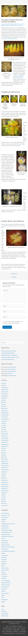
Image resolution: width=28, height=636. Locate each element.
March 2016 (4, 431)
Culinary (3, 538)
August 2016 (4, 421)
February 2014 (4, 480)
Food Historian (4, 555)
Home (7, 626)
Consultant (3, 519)
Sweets (3, 595)
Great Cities (4, 563)
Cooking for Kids (5, 525)
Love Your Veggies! (5, 580)
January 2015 (4, 461)
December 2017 (4, 389)
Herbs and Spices (5, 568)
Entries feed (4, 611)
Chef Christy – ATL (5, 515)
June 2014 (3, 473)
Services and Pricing (7, 629)
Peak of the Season (10, 25)
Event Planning (4, 549)
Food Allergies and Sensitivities (8, 551)
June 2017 (3, 400)
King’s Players (16, 629)
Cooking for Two (5, 528)
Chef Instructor (4, 517)
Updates (3, 601)
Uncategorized (4, 599)
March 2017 (4, 406)
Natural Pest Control (5, 582)
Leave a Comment (5, 24)
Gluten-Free (17, 24)
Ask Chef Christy (12, 367)
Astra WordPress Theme (14, 623)
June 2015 (3, 450)
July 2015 (3, 448)
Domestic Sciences (5, 544)
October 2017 (4, 393)
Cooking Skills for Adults (6, 530)
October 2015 (4, 442)
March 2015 (4, 457)
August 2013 (4, 492)
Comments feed (4, 613)
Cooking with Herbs (5, 534)
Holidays (3, 572)
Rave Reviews (9, 631)
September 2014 (5, 469)
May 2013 (3, 499)
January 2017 (4, 410)
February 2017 (4, 408)
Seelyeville (15, 631)
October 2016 (4, 417)
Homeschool (4, 574)
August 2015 (4, 446)
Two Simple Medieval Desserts (8, 353)
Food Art (3, 553)
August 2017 (4, 398)
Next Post (14, 277)
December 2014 (4, 463)
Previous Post (14, 273)
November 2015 (4, 440)
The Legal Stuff (22, 631)
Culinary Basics (4, 540)
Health (2, 565)
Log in (2, 609)
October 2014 (4, 467)
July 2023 (3, 383)
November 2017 (4, 391)
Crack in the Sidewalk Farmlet (10, 38)
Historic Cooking (5, 570)
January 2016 (4, 436)
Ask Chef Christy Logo (20, 633)
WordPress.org (4, 615)
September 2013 (5, 490)
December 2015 (4, 438)
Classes (14, 628)
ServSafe (23, 628)
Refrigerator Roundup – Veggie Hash (9, 355)
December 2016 (4, 412)
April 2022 (3, 385)
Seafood (3, 591)
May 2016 (3, 427)
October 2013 (4, 488)
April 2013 (3, 501)
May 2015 (3, 452)
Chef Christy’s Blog (7, 628)
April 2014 (3, 476)
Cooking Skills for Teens (6, 532)
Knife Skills (3, 578)
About (3, 631)
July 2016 (3, 423)
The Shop (23, 629)
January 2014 (4, 482)
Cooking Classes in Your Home (8, 523)
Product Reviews (5, 586)
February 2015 (4, 459)
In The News (4, 576)
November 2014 (4, 465)
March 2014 (4, 478)
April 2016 (3, 429)
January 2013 (4, 505)
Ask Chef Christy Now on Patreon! (8, 351)
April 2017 (3, 404)
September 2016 (5, 419)
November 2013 (4, 486)
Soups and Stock (5, 593)
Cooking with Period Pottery (7, 536)
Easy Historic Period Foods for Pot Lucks (10, 357)
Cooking (12, 24)
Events (18, 628)
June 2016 (3, 425)
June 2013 (3, 497)
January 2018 (4, 387)
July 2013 (3, 494)
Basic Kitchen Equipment (8, 633)
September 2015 (5, 444)
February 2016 (4, 433)
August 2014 (4, 471)
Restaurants (4, 589)
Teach (2, 597)
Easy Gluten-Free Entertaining (8, 546)
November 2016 (4, 415)
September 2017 (5, 396)
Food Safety (4, 559)
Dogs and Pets (4, 542)
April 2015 (3, 455)
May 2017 (3, 402)
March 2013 (4, 503)
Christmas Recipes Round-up (7, 359)
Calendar (20, 626)
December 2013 (4, 484)
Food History (4, 557)
